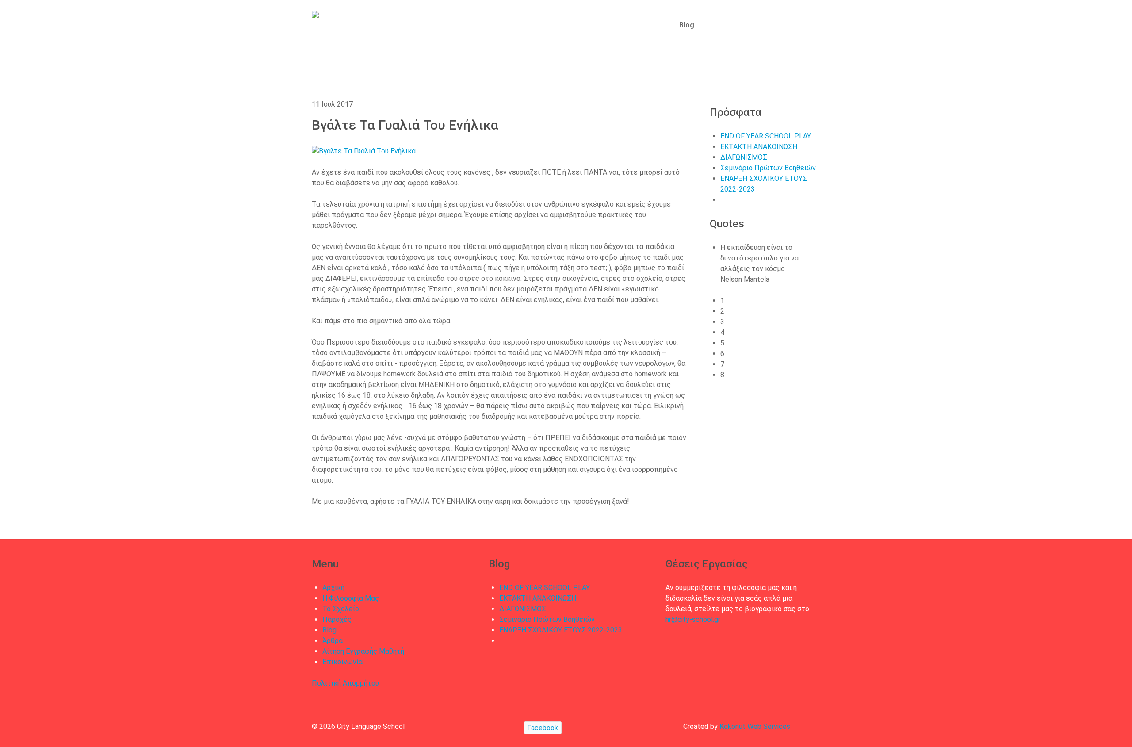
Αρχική (333, 587)
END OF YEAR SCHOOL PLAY (765, 136)
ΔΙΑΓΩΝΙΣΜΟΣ (743, 157)
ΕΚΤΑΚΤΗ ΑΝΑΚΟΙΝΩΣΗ (758, 146)
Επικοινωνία (342, 662)
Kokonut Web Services (754, 726)
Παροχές (337, 619)
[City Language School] (345, 21)
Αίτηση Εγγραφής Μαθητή (363, 651)
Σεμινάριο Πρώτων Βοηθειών (768, 168)
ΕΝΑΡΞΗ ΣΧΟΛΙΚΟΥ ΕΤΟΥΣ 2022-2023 (560, 630)
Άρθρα (332, 640)
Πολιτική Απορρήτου (345, 683)
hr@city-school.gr (692, 619)
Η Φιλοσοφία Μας (350, 598)
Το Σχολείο (340, 609)
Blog (329, 630)
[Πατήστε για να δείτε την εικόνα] (444, 150)
